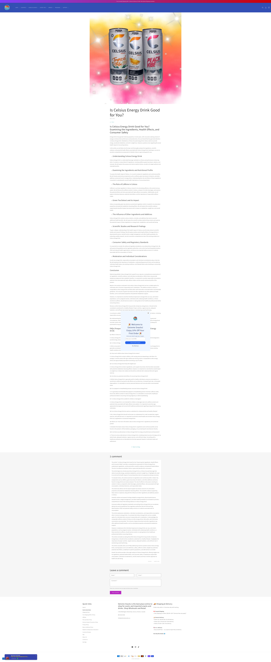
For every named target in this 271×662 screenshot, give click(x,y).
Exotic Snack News (87, 609)
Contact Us (85, 639)
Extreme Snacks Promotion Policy (90, 622)
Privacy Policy (86, 624)
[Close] (148, 313)
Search (84, 607)
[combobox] (4, 658)
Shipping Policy (86, 612)
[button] (17, 7)
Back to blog (136, 447)
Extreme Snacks (136, 658)
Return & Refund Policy (88, 627)
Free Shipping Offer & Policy (89, 614)
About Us (85, 637)
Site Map (84, 642)
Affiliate (84, 617)
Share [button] (113, 122)
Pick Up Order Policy (87, 619)
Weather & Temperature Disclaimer (90, 629)
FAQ (83, 634)
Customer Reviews (87, 632)
